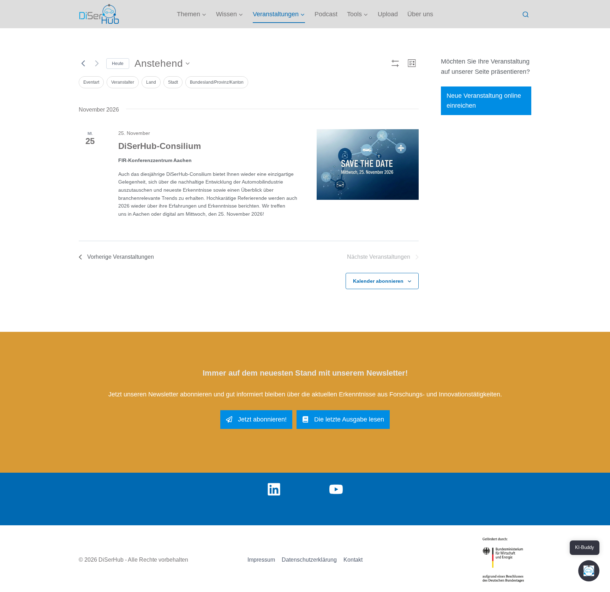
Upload (388, 14)
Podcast (326, 14)
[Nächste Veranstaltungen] (96, 63)
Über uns (420, 14)
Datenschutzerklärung (309, 560)
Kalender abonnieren (378, 281)
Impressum (261, 560)
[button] (588, 570)
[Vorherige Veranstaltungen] (83, 63)
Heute (118, 63)
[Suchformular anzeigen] (525, 14)
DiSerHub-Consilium (159, 146)
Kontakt (353, 560)
